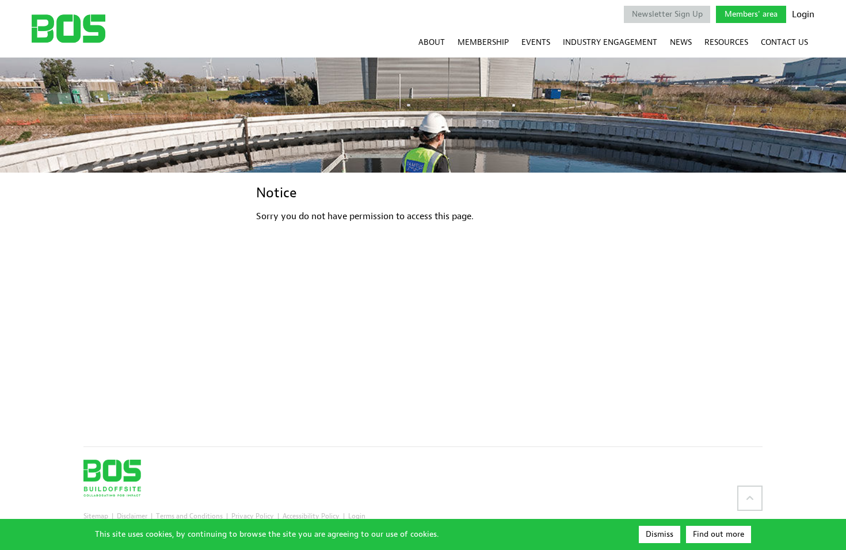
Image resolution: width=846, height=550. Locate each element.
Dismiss (659, 534)
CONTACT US (784, 42)
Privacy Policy (252, 516)
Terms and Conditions (189, 516)
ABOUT (431, 42)
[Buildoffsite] (68, 28)
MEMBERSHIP (483, 42)
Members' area (751, 14)
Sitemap (95, 516)
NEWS (681, 42)
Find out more (718, 534)
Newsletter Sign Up (667, 14)
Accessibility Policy (311, 516)
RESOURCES (726, 42)
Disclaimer (132, 516)
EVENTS (535, 42)
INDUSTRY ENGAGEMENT (610, 42)
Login (803, 14)
